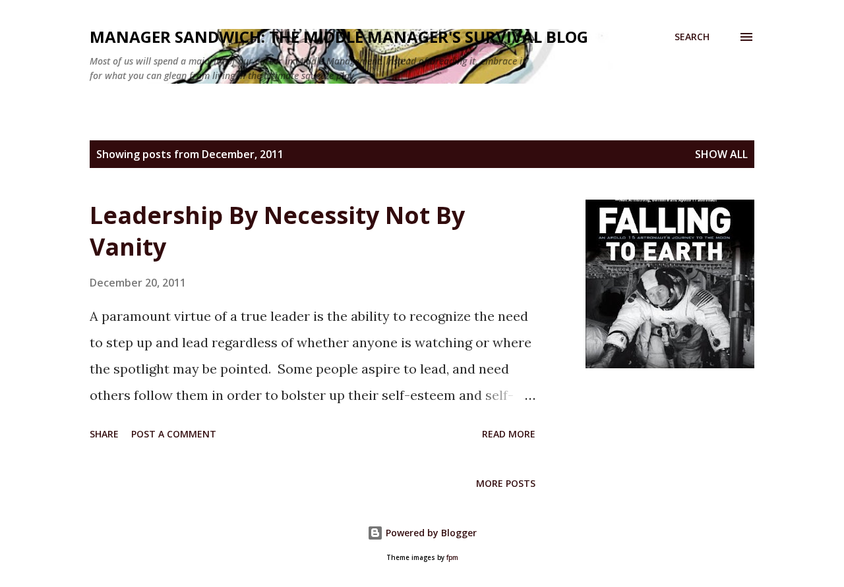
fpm (452, 557)
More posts (505, 483)
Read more (508, 434)
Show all (721, 154)
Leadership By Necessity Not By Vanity (277, 231)
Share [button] (104, 434)
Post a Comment (173, 434)
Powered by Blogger (430, 532)
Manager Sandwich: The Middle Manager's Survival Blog (339, 36)
